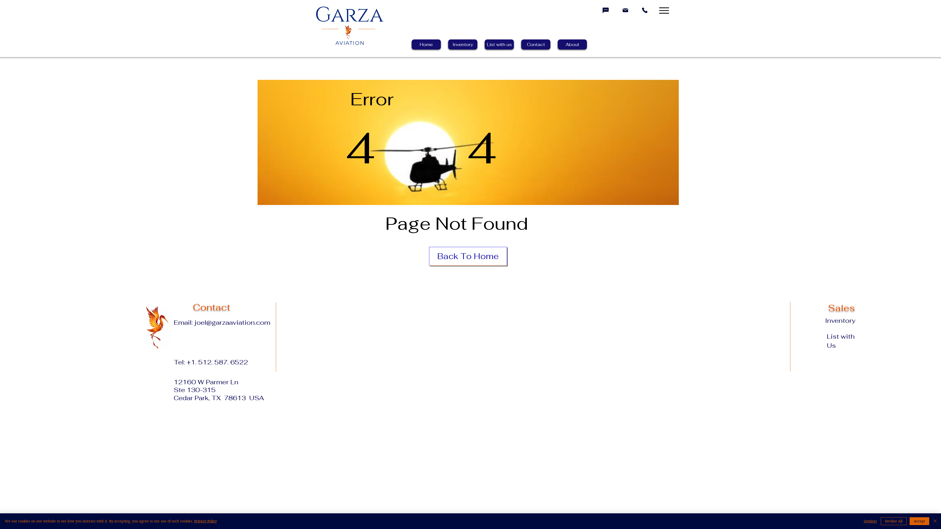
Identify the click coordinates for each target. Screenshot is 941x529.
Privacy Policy (205, 521)
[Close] (935, 521)
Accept (919, 521)
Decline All (894, 521)
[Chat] (605, 10)
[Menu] (663, 10)
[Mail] (625, 10)
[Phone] (644, 10)
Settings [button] (870, 521)
